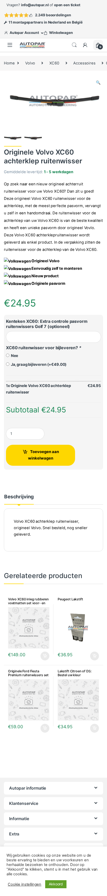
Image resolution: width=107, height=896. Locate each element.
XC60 (54, 63)
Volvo (30, 63)
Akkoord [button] (56, 884)
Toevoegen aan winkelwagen (43, 455)
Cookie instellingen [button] (24, 884)
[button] (98, 82)
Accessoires (84, 63)
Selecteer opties (41, 656)
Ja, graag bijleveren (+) (37, 364)
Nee (13, 355)
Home (9, 63)
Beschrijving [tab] (19, 497)
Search (74, 45)
